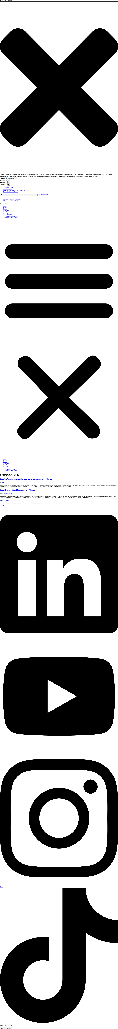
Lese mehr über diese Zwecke (10, 192)
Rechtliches (6, 213)
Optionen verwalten (8, 187)
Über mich (6, 210)
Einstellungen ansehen (19, 194)
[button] (59, 87)
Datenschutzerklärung (11, 216)
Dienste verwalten (7, 189)
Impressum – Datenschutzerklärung (12, 199)
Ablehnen (10, 194)
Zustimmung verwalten (6, 1028)
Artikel (5, 207)
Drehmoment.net (45, 503)
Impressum (9, 214)
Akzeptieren (3, 194)
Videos (5, 209)
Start (4, 206)
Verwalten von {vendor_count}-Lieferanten (14, 190)
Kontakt (5, 211)
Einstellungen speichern (31, 194)
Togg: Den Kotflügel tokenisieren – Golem (17, 490)
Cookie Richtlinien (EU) (12, 217)
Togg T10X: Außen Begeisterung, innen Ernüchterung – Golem (26, 479)
